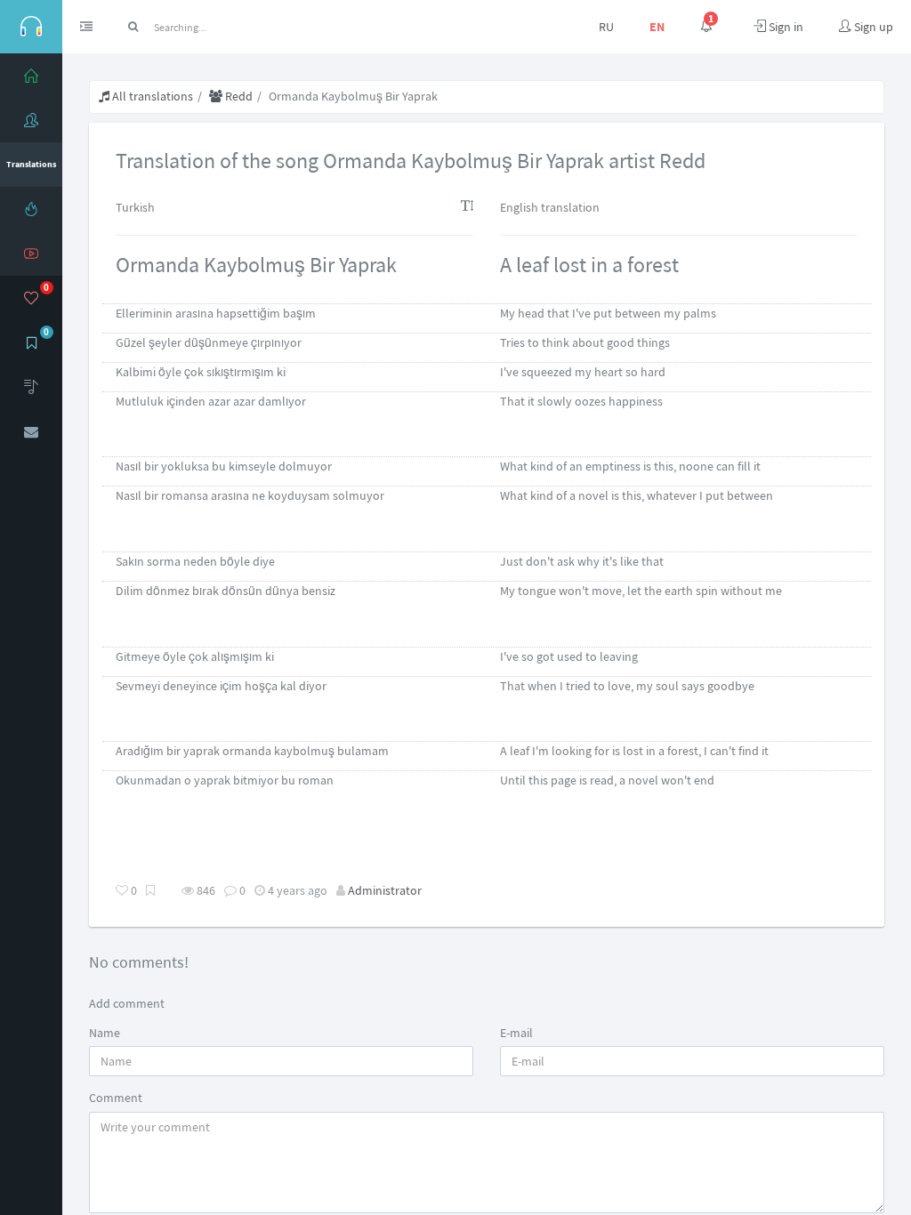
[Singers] (31, 120)
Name (104, 1033)
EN (657, 27)
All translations (151, 96)
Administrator (385, 890)
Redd (237, 96)
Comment (115, 1098)
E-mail (516, 1033)
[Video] (31, 253)
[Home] (31, 75)
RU (606, 27)
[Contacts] (31, 431)
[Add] (31, 387)
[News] (31, 209)
